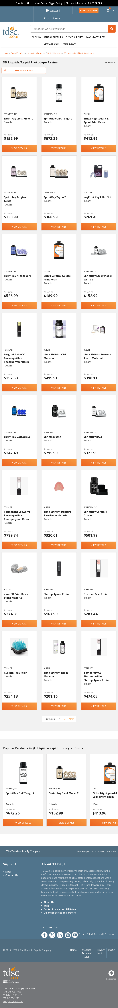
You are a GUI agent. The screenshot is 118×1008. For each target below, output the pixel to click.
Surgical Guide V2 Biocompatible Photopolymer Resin (16, 358)
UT (73, 933)
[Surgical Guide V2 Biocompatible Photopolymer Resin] (19, 333)
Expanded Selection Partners (60, 912)
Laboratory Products (36, 53)
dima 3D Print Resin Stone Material (16, 595)
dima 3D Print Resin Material (56, 674)
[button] (112, 29)
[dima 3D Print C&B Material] (59, 333)
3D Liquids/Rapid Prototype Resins (79, 53)
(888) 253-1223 (108, 851)
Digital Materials (54, 53)
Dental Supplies (53, 37)
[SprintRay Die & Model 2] (19, 98)
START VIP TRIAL (88, 10)
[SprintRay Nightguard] (19, 255)
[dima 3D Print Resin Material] (59, 652)
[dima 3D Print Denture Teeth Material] (99, 333)
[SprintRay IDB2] (99, 416)
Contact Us (11, 875)
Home (5, 53)
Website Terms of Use (87, 953)
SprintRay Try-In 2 (55, 197)
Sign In (54, 10)
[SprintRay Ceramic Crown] (99, 491)
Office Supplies (74, 37)
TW (50, 933)
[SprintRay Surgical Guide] (19, 176)
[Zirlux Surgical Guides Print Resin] (59, 255)
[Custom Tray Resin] (19, 652)
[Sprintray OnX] (59, 416)
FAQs (8, 871)
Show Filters (24, 70)
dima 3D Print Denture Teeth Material (97, 356)
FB (42, 933)
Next (71, 719)
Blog (46, 905)
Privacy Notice (101, 951)
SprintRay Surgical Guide (15, 199)
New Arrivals (51, 44)
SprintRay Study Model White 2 (98, 277)
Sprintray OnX (52, 436)
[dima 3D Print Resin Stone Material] (19, 573)
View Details (19, 148)
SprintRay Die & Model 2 (18, 118)
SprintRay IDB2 (93, 436)
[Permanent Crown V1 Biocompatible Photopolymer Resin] (19, 491)
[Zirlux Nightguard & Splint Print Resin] (99, 98)
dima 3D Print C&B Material (55, 356)
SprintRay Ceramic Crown (95, 513)
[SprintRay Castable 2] (19, 416)
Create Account (53, 18)
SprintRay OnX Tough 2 (58, 118)
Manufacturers (95, 37)
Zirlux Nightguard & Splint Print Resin (96, 120)
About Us (49, 902)
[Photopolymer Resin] (59, 573)
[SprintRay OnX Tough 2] (59, 98)
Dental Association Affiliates (60, 909)
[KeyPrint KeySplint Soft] (99, 176)
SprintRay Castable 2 (17, 436)
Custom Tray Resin (15, 672)
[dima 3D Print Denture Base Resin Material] (59, 491)
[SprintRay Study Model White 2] (99, 255)
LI (58, 933)
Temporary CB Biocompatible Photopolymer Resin (96, 676)
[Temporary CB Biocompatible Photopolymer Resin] (99, 652)
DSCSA (111, 949)
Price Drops (69, 44)
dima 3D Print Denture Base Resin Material (57, 513)
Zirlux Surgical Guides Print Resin (57, 277)
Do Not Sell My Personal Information (97, 934)
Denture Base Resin (96, 594)
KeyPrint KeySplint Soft (98, 197)
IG (66, 933)
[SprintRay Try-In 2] (59, 176)
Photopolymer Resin (56, 594)
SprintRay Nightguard (17, 276)
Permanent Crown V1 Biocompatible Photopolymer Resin (17, 515)
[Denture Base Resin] (99, 573)
